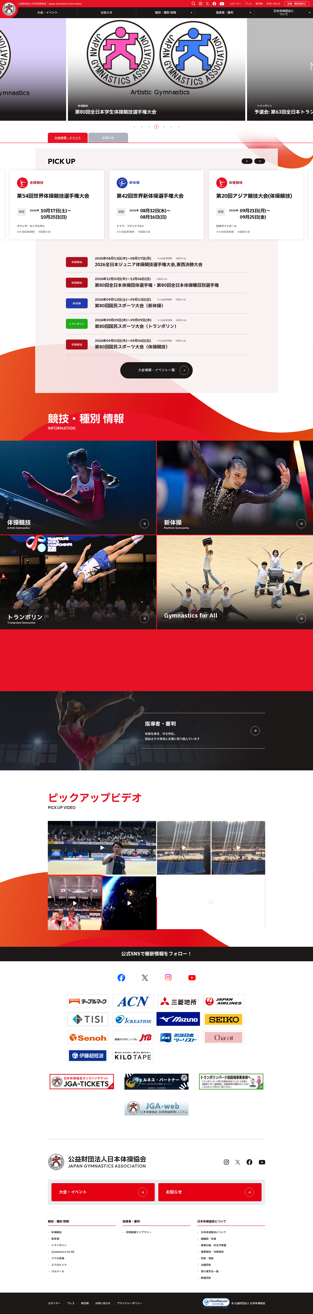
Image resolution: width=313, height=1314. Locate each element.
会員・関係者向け (296, 4)
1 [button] (134, 126)
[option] (168, 69)
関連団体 (206, 1278)
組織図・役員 (208, 1239)
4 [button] (156, 126)
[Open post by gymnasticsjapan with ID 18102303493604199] (211, 902)
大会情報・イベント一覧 (156, 370)
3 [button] (149, 126)
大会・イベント (47, 13)
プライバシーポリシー (129, 1303)
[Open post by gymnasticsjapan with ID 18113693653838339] (184, 848)
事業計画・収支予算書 (213, 1245)
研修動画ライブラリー (138, 1232)
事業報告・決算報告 (212, 1252)
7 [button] (178, 126)
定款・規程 (207, 1258)
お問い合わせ (273, 4)
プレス (248, 4)
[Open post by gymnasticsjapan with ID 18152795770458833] (74, 903)
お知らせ (106, 13)
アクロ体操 (57, 1258)
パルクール (57, 1271)
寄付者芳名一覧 (210, 1271)
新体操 (55, 1239)
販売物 (259, 4)
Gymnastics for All (62, 1252)
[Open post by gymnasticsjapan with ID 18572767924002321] (102, 848)
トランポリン (59, 1245)
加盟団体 (206, 1265)
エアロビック (59, 1265)
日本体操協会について (213, 1232)
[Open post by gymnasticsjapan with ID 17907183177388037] (129, 903)
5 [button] (164, 126)
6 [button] (171, 126)
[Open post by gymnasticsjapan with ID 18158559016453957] (238, 848)
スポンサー (235, 4)
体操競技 (56, 1232)
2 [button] (141, 126)
